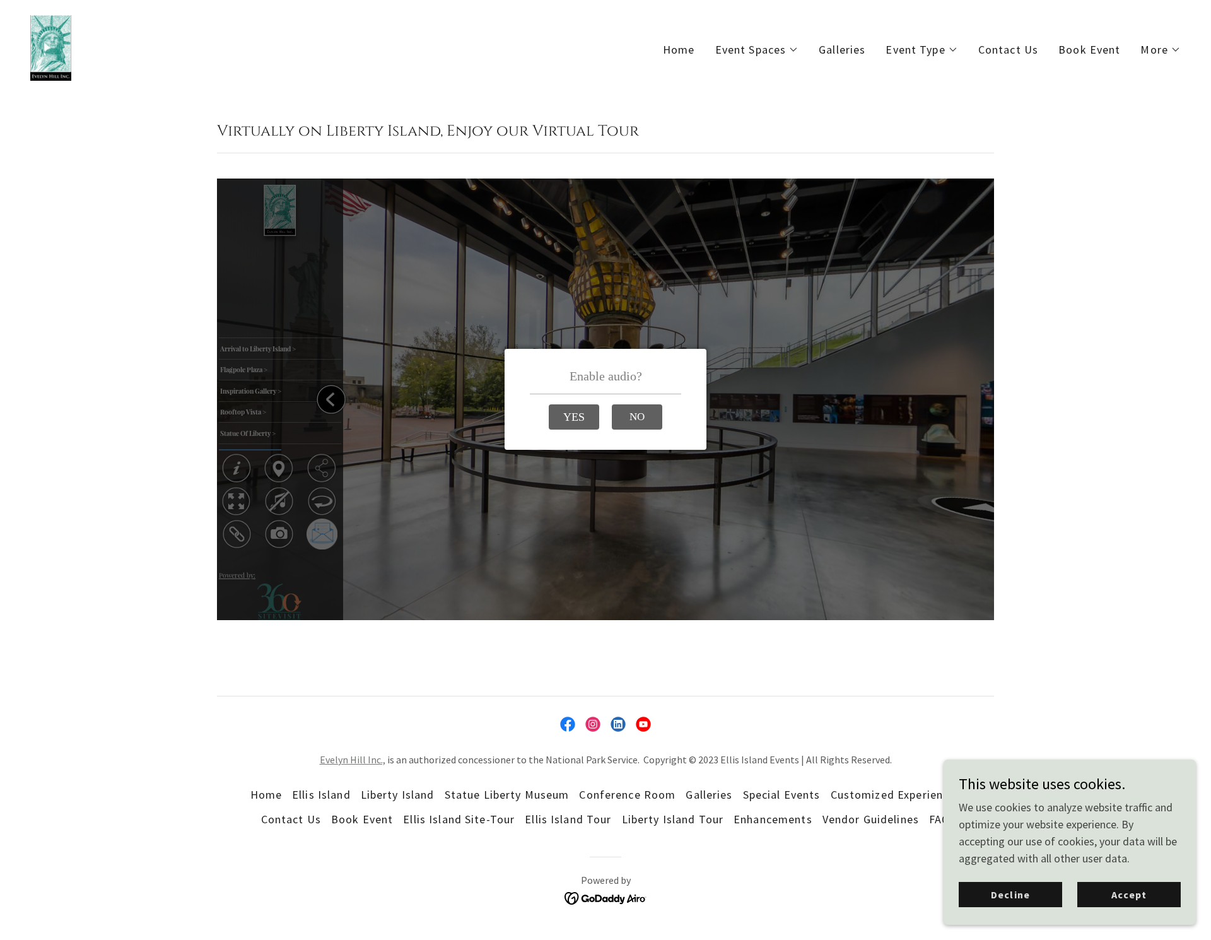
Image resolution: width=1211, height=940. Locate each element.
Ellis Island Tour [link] (568, 819)
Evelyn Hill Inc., (352, 759)
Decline (1010, 894)
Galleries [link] (842, 49)
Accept (1129, 894)
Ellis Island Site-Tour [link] (459, 819)
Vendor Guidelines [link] (870, 819)
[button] (757, 49)
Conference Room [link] (627, 794)
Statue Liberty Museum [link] (507, 794)
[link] (50, 46)
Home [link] (679, 49)
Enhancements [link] (773, 819)
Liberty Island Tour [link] (673, 819)
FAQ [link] (939, 819)
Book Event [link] (1089, 49)
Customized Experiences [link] (896, 794)
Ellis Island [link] (321, 794)
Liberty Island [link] (398, 794)
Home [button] (266, 794)
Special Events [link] (782, 794)
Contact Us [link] (1008, 49)
